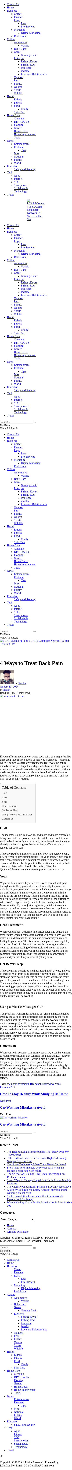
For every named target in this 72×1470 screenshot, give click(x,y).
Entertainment (21, 143)
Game (17, 51)
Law (23, 23)
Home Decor (21, 131)
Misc (16, 153)
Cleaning (19, 118)
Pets (16, 80)
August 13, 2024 (9, 686)
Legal (17, 20)
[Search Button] (34, 422)
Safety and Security (24, 169)
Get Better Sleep (10, 810)
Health (10, 96)
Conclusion (7, 818)
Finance (18, 17)
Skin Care (19, 112)
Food (17, 105)
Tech (9, 172)
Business (12, 10)
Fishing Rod (28, 64)
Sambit (22, 683)
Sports (17, 89)
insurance (26, 67)
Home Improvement (25, 134)
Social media (21, 188)
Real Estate (20, 36)
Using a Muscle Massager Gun (17, 814)
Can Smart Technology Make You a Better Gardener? (36, 1164)
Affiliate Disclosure (17, 1231)
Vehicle (25, 45)
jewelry (25, 70)
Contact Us (13, 4)
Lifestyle (19, 58)
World (17, 162)
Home (10, 7)
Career (17, 13)
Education (12, 166)
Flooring (18, 124)
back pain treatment (17, 1083)
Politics (18, 83)
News (10, 140)
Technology (20, 191)
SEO (16, 181)
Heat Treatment (9, 806)
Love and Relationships (34, 74)
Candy (24, 108)
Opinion (18, 77)
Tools (17, 137)
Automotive (20, 42)
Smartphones (21, 185)
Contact (11, 1228)
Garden (18, 128)
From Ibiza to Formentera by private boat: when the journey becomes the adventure (35, 1169)
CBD (4, 797)
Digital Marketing (31, 32)
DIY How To (21, 121)
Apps (17, 175)
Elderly (18, 99)
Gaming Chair (29, 55)
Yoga (4, 801)
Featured (19, 147)
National (18, 156)
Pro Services (28, 26)
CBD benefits (35, 1083)
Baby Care (20, 48)
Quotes (18, 86)
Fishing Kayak (29, 61)
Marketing (19, 29)
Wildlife (18, 93)
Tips (23, 150)
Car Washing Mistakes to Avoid (22, 1124)
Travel (10, 194)
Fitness (18, 102)
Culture (11, 39)
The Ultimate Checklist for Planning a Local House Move (39, 1186)
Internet (18, 178)
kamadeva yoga (52, 1083)
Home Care (13, 115)
